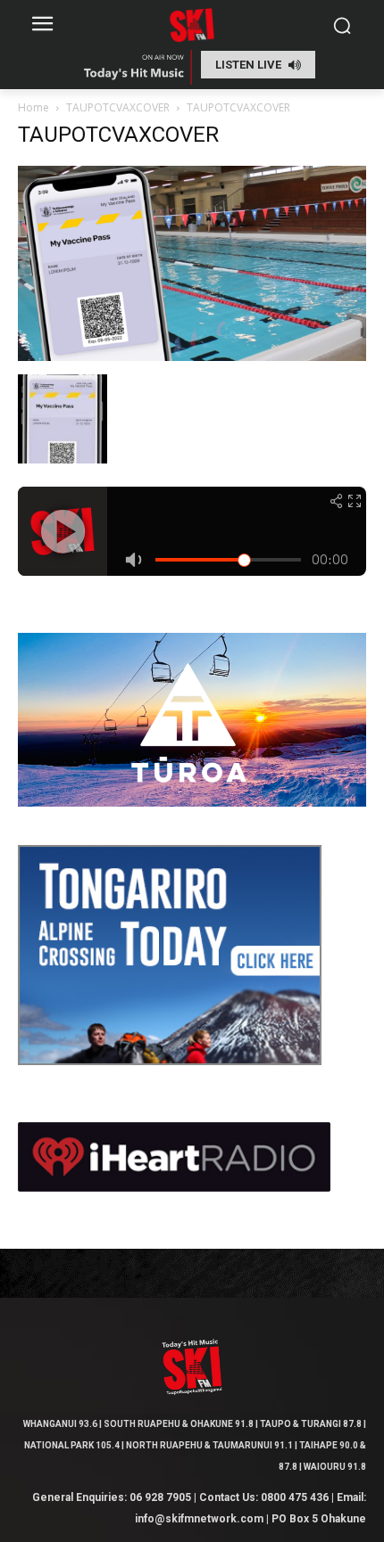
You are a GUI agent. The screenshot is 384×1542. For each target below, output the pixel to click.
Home (33, 107)
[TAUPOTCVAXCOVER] (192, 356)
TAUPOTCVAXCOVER (118, 107)
